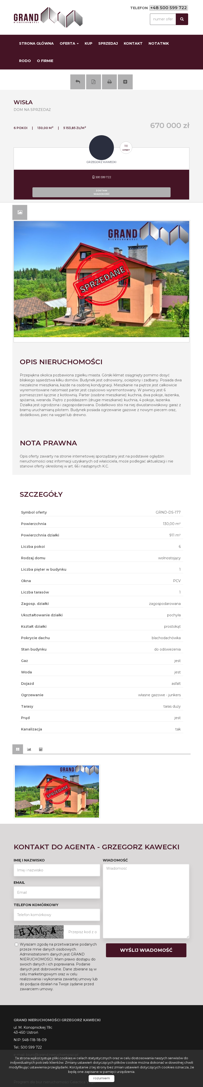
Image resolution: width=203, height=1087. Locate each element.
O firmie (45, 61)
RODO (25, 61)
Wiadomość (115, 860)
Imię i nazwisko (29, 860)
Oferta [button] (68, 43)
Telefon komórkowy (36, 905)
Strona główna (36, 43)
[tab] (19, 212)
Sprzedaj (108, 43)
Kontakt (133, 43)
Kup (88, 43)
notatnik (159, 43)
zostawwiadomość (101, 192)
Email (19, 882)
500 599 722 (103, 177)
